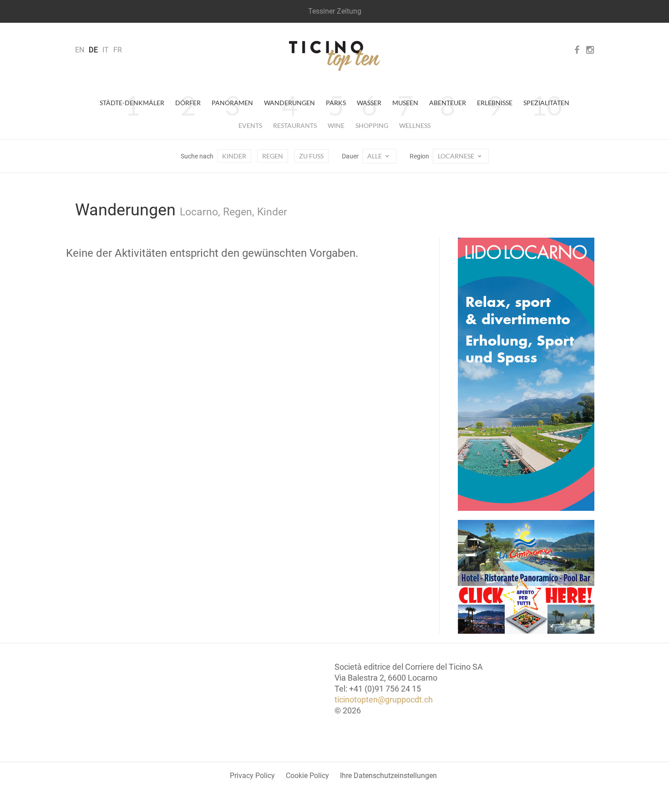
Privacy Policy (252, 775)
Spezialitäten (546, 103)
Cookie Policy (307, 775)
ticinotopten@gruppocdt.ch (383, 699)
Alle (375, 156)
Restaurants (295, 125)
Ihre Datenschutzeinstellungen (388, 775)
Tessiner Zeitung (334, 11)
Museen (405, 103)
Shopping (371, 125)
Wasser (369, 103)
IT (105, 50)
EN (79, 50)
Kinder (234, 156)
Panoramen (232, 103)
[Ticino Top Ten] (334, 56)
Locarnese (457, 156)
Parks (336, 103)
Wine (336, 125)
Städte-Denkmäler (132, 103)
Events (250, 125)
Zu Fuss (311, 156)
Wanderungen (289, 103)
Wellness (415, 125)
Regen (272, 156)
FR (117, 50)
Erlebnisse (494, 103)
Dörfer (188, 103)
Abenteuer (447, 103)
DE (93, 50)
